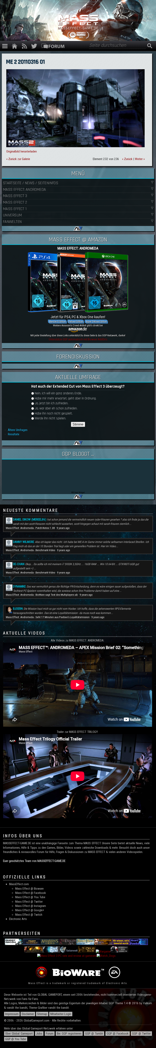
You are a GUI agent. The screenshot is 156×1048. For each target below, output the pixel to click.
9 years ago (63, 527)
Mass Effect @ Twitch (28, 914)
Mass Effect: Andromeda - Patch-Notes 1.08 (30, 527)
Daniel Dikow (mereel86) (29, 519)
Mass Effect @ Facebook (30, 893)
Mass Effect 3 (15, 195)
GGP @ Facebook (118, 1033)
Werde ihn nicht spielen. (50, 418)
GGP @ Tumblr (94, 1033)
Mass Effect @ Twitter (29, 901)
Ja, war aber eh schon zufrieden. (56, 408)
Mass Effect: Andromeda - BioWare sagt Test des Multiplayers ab (42, 594)
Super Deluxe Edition (96, 321)
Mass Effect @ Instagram (30, 906)
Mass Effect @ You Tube (30, 897)
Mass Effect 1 (14, 209)
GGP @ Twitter (141, 1033)
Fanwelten (12, 221)
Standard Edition (57, 321)
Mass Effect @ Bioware (29, 888)
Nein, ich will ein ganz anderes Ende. (58, 393)
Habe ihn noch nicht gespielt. (54, 413)
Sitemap (42, 1014)
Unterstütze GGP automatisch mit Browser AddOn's (78, 339)
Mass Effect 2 (15, 202)
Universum (12, 215)
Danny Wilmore (23, 542)
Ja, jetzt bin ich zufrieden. (51, 403)
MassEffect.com (19, 884)
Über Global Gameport (19, 1033)
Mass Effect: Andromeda (24, 189)
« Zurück (127, 159)
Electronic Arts (18, 919)
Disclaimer (28, 1014)
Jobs (39, 1033)
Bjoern (18, 609)
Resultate (13, 434)
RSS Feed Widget (78, 492)
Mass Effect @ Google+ (29, 910)
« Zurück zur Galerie (18, 159)
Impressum (11, 1014)
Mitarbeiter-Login (60, 1014)
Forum (49, 1033)
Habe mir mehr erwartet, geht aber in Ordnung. (65, 398)
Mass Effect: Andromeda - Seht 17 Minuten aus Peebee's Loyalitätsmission (48, 617)
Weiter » (140, 159)
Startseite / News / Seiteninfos (30, 183)
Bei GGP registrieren (69, 1033)
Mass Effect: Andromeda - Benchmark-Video (30, 550)
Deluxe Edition (75, 321)
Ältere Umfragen (17, 430)
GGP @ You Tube (15, 1039)
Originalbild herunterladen (21, 151)
